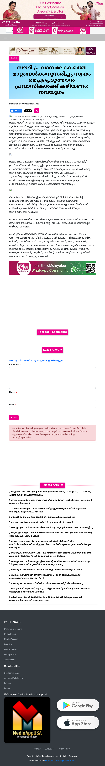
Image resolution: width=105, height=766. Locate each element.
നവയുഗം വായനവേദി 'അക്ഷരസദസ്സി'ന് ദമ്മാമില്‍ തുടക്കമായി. (46, 570)
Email (11, 404)
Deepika (8, 644)
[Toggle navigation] (5, 37)
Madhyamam (10, 654)
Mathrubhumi (10, 634)
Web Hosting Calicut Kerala (63, 760)
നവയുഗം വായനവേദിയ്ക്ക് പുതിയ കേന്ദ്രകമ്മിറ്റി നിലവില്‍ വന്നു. (47, 583)
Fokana (7, 683)
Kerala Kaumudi (11, 639)
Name (12, 392)
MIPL (47, 760)
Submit (14, 417)
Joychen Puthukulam (13, 678)
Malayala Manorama (13, 629)
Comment (14, 364)
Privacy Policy (64, 749)
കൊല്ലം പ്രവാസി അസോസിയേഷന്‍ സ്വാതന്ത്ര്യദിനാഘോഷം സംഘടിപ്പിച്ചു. (52, 527)
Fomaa (7, 688)
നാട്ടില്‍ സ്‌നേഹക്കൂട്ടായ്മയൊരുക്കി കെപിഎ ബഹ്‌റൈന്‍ (43, 517)
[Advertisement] (52, 300)
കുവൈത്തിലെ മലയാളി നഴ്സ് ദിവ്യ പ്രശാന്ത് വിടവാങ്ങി (41, 522)
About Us (49, 749)
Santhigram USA (11, 673)
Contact (37, 749)
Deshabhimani (10, 649)
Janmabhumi (9, 659)
